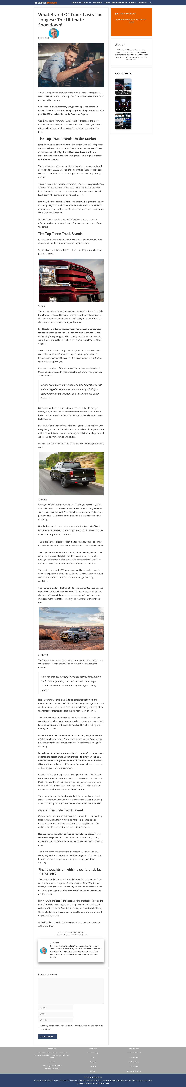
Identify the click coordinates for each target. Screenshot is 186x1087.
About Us (93, 1062)
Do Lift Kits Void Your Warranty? (72, 932)
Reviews (97, 2)
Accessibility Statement (134, 1053)
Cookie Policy (134, 1057)
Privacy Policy (134, 1066)
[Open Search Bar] (150, 2)
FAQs (107, 2)
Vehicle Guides (80, 2)
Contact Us (93, 1066)
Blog (93, 1057)
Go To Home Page (93, 1053)
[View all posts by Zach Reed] (54, 38)
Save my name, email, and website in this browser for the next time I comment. (72, 1027)
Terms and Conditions (134, 1071)
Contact (142, 2)
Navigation (93, 1071)
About (132, 2)
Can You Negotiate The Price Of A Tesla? (72, 935)
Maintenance (119, 2)
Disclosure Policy (134, 1062)
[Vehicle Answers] (46, 2)
